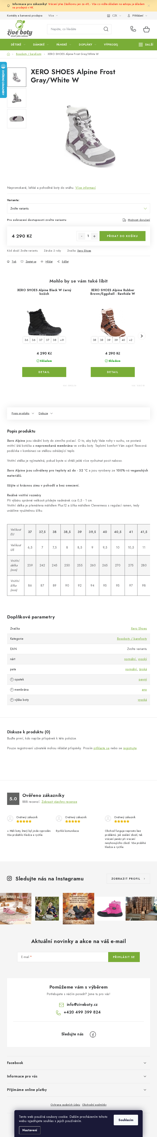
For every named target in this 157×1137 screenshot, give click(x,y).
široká (143, 669)
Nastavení (29, 1130)
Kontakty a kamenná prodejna (25, 15)
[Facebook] (93, 1034)
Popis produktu (20, 413)
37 (40, 340)
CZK (114, 15)
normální (130, 659)
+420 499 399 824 (134, 29)
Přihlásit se (124, 957)
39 (109, 340)
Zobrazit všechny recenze (59, 802)
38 (54, 340)
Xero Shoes (84, 251)
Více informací (85, 188)
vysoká (142, 700)
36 (26, 340)
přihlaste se (102, 748)
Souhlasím (126, 1120)
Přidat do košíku (122, 236)
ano (144, 689)
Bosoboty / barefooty (132, 638)
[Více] (146, 44)
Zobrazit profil (126, 879)
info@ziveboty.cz (82, 1004)
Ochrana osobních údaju (65, 1105)
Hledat (106, 29)
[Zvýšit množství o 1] (94, 236)
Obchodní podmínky (94, 1105)
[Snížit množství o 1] (81, 236)
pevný (143, 679)
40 (123, 340)
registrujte (130, 748)
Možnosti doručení (139, 220)
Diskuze (43, 413)
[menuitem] (18, 44)
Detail (44, 372)
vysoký (142, 659)
